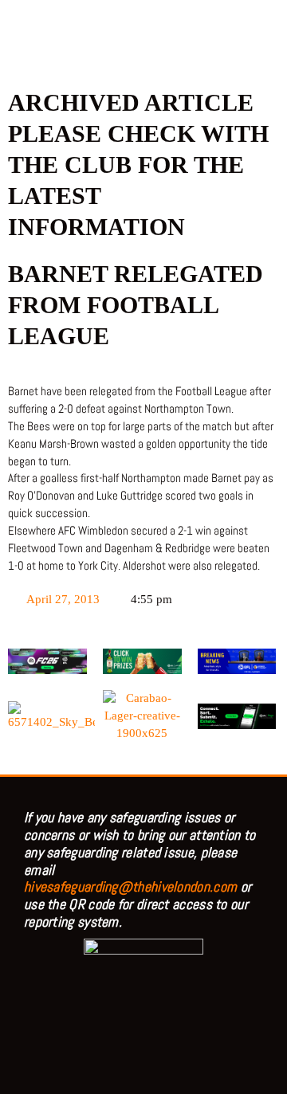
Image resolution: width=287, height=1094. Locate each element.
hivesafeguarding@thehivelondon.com (130, 886)
